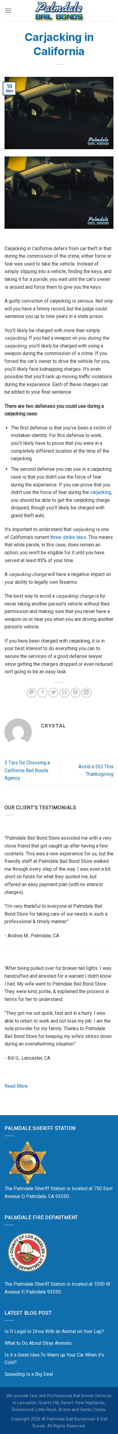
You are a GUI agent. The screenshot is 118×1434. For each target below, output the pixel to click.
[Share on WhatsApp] (32, 693)
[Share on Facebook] (43, 693)
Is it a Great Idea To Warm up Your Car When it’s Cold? (54, 1359)
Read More (16, 1086)
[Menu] (8, 10)
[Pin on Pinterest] (75, 693)
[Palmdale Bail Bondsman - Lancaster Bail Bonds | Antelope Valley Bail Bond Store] (59, 10)
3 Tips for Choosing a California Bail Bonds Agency (27, 770)
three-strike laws (68, 537)
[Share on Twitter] (53, 693)
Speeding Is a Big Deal (29, 1374)
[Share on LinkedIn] (86, 693)
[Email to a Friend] (65, 693)
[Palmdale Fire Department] (27, 1252)
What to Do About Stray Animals (38, 1343)
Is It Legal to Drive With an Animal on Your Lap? (54, 1331)
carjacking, (101, 492)
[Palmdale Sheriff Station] (27, 1162)
